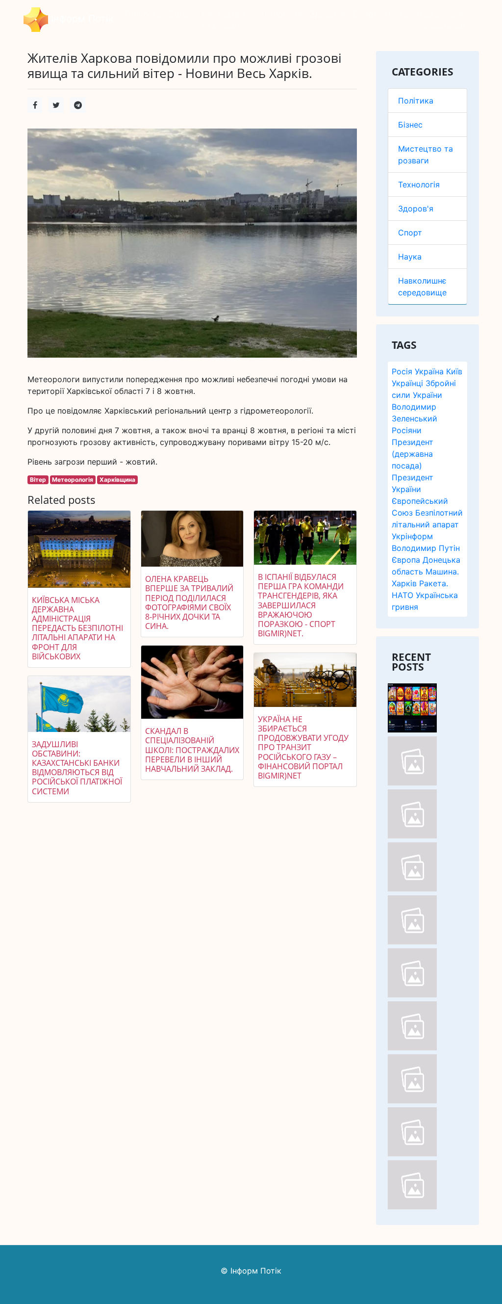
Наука (410, 256)
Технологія (419, 184)
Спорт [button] (365, 14)
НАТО (402, 595)
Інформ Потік (81, 19)
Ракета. (433, 583)
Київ (454, 371)
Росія (402, 371)
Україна (429, 371)
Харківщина (117, 479)
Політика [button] (143, 14)
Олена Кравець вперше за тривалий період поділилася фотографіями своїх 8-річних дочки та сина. (189, 602)
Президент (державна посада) (412, 453)
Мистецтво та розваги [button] (223, 19)
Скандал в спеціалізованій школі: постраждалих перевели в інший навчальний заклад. (192, 750)
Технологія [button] (281, 14)
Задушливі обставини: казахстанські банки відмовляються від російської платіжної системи (77, 768)
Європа (406, 560)
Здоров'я (415, 208)
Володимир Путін (426, 548)
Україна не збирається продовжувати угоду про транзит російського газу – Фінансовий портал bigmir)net (303, 747)
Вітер (38, 479)
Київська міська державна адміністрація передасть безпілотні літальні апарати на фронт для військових (77, 628)
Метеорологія (72, 479)
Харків (404, 583)
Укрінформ (412, 536)
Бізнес (410, 125)
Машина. (442, 571)
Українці (407, 383)
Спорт (410, 232)
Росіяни (407, 430)
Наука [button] (396, 14)
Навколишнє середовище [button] (440, 19)
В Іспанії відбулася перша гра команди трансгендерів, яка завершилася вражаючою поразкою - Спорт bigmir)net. (301, 605)
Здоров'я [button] (327, 14)
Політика (415, 100)
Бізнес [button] (181, 14)
